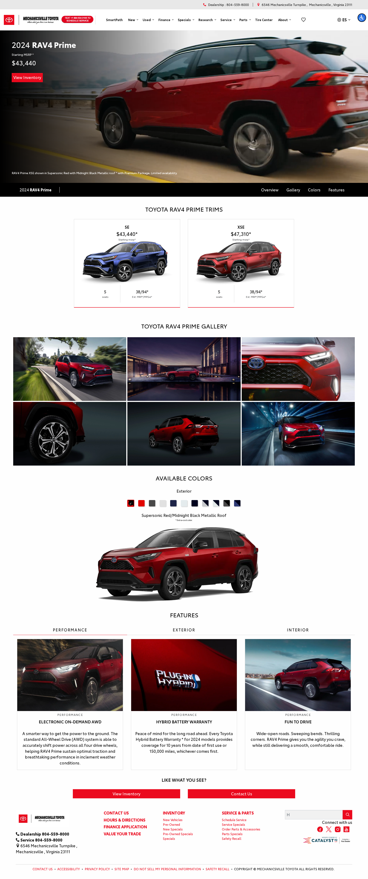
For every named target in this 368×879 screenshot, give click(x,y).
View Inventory (27, 77)
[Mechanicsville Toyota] (32, 18)
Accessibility (68, 869)
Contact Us (241, 793)
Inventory (174, 813)
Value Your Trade (122, 834)
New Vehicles (173, 819)
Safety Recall (231, 838)
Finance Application (125, 827)
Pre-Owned (171, 824)
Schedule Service (234, 819)
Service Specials (233, 824)
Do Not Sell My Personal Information (167, 869)
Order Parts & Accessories (241, 829)
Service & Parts (238, 813)
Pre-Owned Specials (178, 834)
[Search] (347, 814)
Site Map (122, 869)
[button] (114, 19)
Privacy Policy (97, 869)
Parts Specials (232, 834)
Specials (169, 838)
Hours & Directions (124, 820)
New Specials (173, 829)
